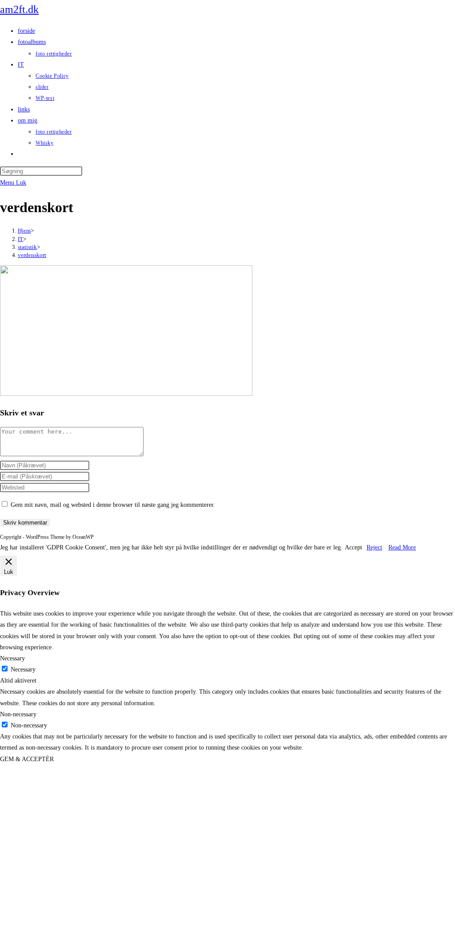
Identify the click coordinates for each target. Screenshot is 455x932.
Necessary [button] (12, 658)
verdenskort (32, 255)
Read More (402, 547)
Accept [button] (353, 547)
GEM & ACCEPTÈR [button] (27, 759)
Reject (374, 547)
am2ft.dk (19, 9)
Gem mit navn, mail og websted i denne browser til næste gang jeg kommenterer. (113, 505)
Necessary (23, 669)
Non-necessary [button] (18, 714)
